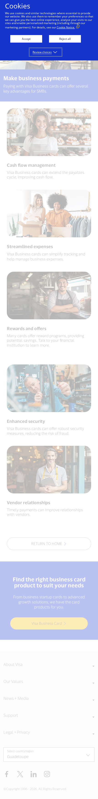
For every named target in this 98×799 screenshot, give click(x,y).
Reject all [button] (65, 39)
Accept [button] (26, 39)
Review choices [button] (42, 52)
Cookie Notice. (66, 27)
